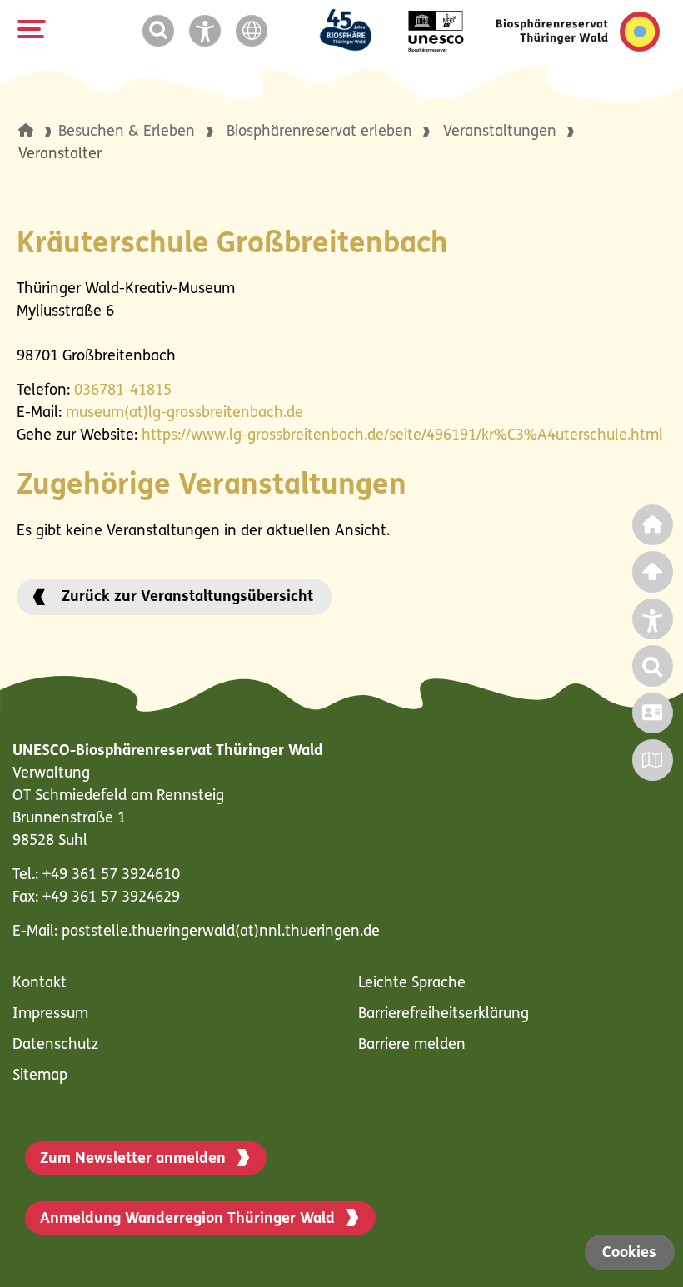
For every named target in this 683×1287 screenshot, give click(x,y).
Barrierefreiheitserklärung (443, 1014)
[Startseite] (38, 132)
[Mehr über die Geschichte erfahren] (355, 31)
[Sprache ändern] (255, 31)
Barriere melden (412, 1045)
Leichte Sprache (412, 983)
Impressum (50, 1014)
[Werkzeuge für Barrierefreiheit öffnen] (208, 31)
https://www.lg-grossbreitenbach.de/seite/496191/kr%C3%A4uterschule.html (402, 436)
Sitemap (39, 1076)
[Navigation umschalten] (29, 29)
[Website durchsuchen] (161, 31)
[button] (25, 129)
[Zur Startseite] (578, 31)
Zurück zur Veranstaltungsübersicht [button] (187, 597)
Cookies (629, 1253)
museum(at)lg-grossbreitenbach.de (184, 413)
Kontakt (39, 983)
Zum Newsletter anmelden (133, 1159)
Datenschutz (55, 1045)
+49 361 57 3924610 (111, 875)
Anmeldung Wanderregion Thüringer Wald (187, 1219)
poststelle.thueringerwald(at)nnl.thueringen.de (221, 932)
